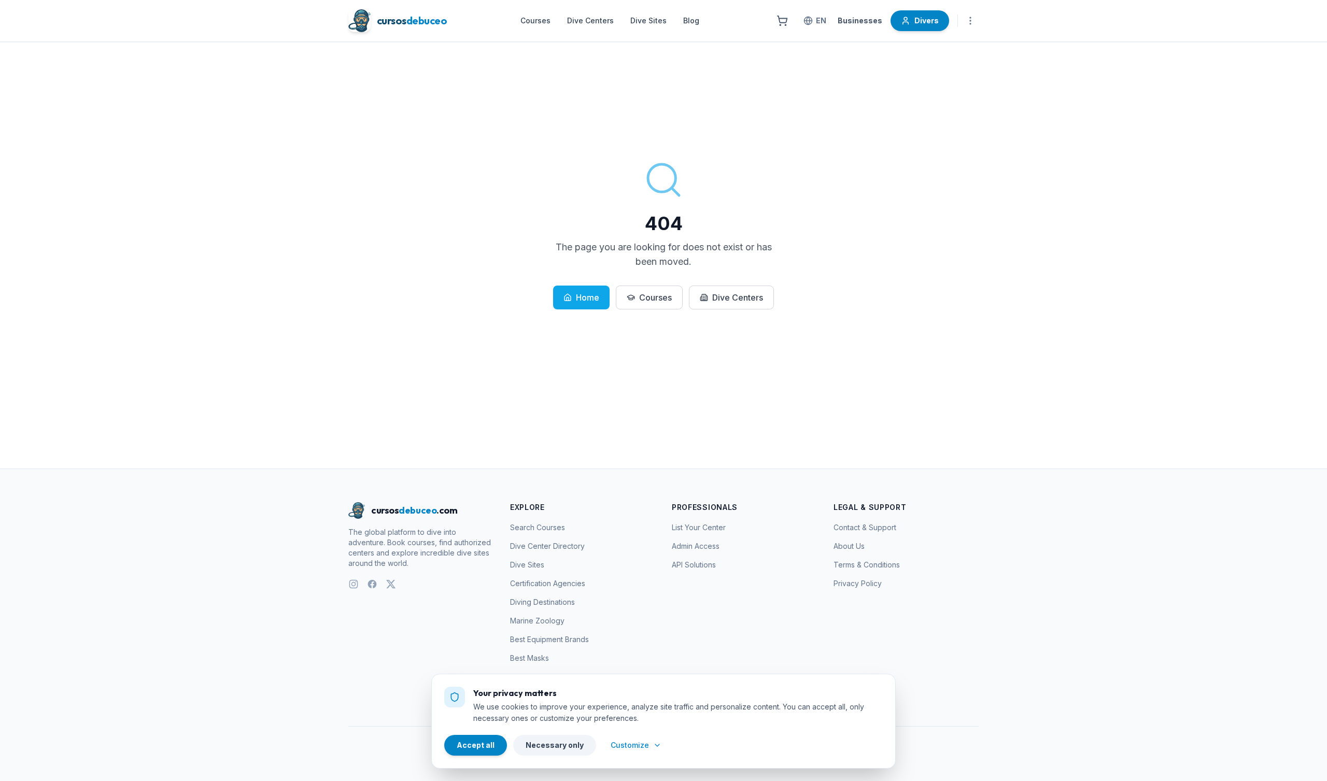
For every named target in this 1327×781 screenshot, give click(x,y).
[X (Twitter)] (391, 584)
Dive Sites (648, 20)
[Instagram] (353, 584)
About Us (849, 546)
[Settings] (970, 20)
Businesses (860, 20)
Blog (691, 20)
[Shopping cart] (782, 21)
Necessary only (555, 745)
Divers (926, 20)
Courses (535, 20)
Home (587, 297)
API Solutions (694, 564)
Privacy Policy (858, 583)
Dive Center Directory (547, 546)
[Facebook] (372, 584)
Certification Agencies (547, 583)
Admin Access (695, 546)
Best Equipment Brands (549, 639)
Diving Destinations (542, 602)
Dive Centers (590, 20)
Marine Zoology (537, 620)
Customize (630, 745)
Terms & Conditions (867, 564)
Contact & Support (865, 527)
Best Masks (529, 658)
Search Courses (537, 527)
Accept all (476, 745)
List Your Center (699, 527)
